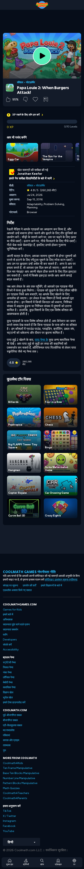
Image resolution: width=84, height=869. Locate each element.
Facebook (9, 826)
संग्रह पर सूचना (10, 585)
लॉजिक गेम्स (8, 677)
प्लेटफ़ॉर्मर (30, 82)
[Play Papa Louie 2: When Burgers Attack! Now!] (42, 55)
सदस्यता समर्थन (10, 629)
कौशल (20, 82)
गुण (4, 750)
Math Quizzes (11, 788)
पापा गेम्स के (41, 340)
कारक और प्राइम (11, 740)
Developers (10, 639)
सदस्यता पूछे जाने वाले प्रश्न (16, 624)
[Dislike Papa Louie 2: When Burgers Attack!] (25, 99)
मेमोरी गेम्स (8, 682)
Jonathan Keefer (29, 173)
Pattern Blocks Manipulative (20, 783)
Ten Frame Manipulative (17, 768)
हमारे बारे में (8, 614)
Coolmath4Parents (15, 798)
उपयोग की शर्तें (29, 585)
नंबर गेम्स (7, 672)
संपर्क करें (7, 644)
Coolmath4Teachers (16, 793)
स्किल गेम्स (8, 667)
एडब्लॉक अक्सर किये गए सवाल (17, 590)
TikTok (7, 811)
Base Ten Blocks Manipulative (21, 773)
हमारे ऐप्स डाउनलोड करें (14, 702)
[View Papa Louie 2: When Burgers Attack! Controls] (45, 99)
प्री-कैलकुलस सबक (12, 725)
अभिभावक (8, 619)
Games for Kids (12, 609)
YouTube (8, 831)
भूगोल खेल (8, 697)
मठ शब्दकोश (8, 730)
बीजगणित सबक (10, 720)
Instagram (9, 821)
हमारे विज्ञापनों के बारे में (51, 585)
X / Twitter (9, 816)
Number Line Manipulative (19, 778)
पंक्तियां (6, 735)
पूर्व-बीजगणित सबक (12, 715)
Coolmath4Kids (13, 763)
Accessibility (11, 649)
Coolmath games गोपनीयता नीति (29, 572)
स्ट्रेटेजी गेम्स (9, 662)
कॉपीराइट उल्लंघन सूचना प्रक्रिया (61, 579)
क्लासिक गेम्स (9, 687)
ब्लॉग (5, 634)
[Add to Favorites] (35, 99)
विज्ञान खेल (8, 692)
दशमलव (7, 745)
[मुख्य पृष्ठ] (42, 5)
